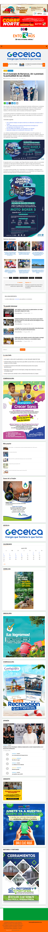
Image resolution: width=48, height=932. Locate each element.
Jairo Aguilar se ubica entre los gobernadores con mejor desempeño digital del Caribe (22, 359)
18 (9, 557)
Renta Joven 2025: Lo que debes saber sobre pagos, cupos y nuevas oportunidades (20, 458)
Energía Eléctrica (23, 277)
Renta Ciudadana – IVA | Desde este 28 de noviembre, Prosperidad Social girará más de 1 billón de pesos (23, 447)
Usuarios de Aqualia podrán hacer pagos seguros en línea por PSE (18, 470)
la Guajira (31, 277)
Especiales (14, 758)
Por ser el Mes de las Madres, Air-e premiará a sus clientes (20, 128)
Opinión (9, 745)
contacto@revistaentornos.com (35, 922)
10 (3, 555)
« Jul (4, 564)
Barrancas (16, 277)
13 (21, 555)
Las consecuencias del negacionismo (20, 755)
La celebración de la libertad (18, 764)
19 (15, 557)
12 (15, 555)
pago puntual (39, 277)
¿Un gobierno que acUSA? (17, 774)
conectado (17, 299)
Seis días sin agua (16, 760)
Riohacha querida (15, 769)
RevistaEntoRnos (8, 78)
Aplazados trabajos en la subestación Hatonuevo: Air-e (19, 130)
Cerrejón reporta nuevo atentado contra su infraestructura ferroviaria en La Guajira (21, 373)
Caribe (5, 70)
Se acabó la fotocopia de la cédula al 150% (14, 463)
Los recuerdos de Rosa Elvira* (13, 452)
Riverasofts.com (15, 930)
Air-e (11, 277)
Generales (10, 70)
